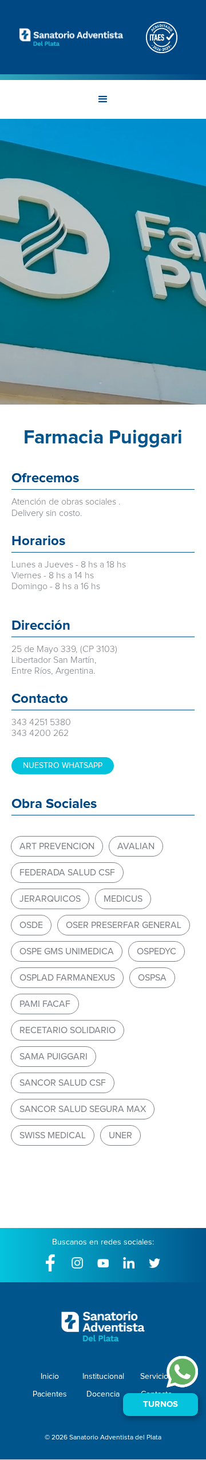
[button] (103, 99)
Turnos (160, 1404)
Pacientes (50, 1394)
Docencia (103, 1394)
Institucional (103, 1377)
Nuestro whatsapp (62, 766)
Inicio (50, 1377)
